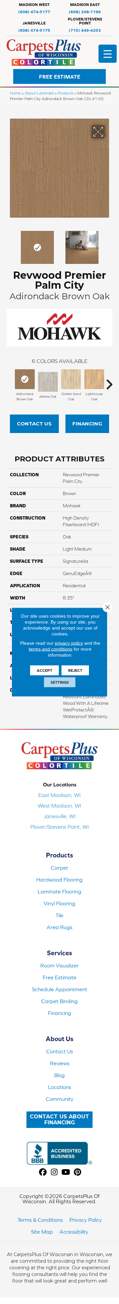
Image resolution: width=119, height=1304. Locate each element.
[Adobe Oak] (48, 381)
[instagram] (54, 1172)
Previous (10, 244)
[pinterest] (77, 1172)
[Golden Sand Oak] (71, 379)
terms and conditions (50, 649)
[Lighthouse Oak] (94, 379)
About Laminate (39, 93)
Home (15, 93)
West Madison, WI (59, 806)
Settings (60, 682)
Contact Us (34, 423)
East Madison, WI (59, 795)
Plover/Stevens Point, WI (59, 827)
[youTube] (66, 1172)
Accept (44, 670)
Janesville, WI (60, 816)
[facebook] (43, 1172)
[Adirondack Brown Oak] (24, 379)
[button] (59, 76)
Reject (75, 670)
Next (109, 244)
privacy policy (69, 643)
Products (65, 93)
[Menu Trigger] (108, 54)
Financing (87, 423)
